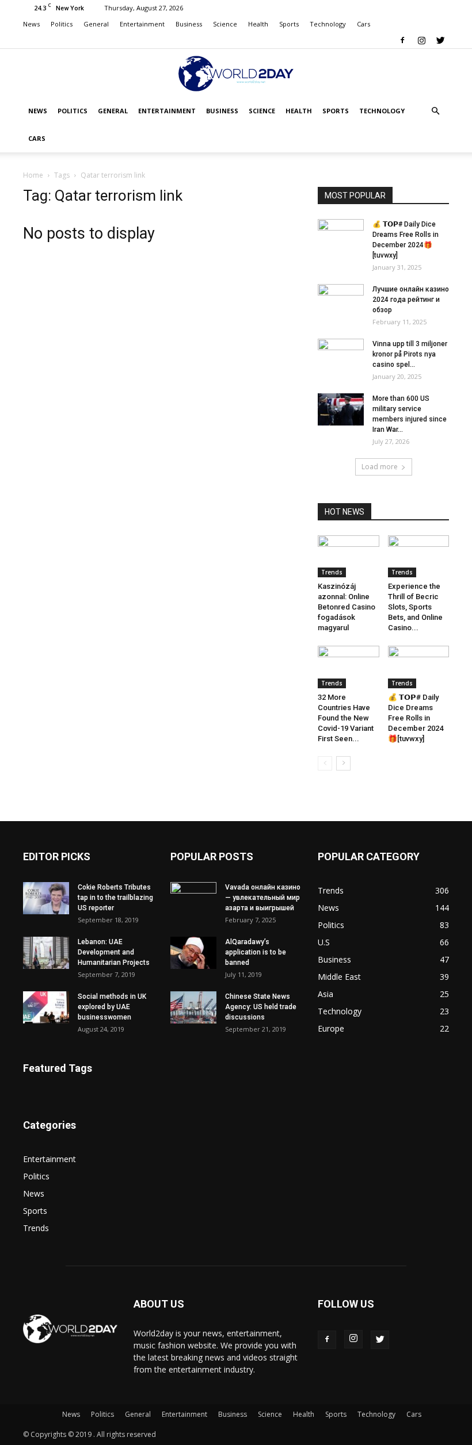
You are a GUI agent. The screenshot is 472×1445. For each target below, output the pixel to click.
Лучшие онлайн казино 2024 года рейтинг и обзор (410, 299)
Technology (328, 24)
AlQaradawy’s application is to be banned (255, 952)
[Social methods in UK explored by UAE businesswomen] (46, 1007)
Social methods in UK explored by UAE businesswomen (112, 1006)
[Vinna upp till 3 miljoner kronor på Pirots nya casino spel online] (341, 355)
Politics (62, 24)
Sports (289, 24)
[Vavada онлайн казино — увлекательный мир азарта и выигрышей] (193, 898)
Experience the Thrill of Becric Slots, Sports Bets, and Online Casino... (415, 607)
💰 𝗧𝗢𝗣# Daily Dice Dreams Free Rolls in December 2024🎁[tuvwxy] (415, 718)
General (96, 24)
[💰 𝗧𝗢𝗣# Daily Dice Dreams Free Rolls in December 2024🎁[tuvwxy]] (341, 235)
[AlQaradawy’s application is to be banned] (193, 953)
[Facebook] (402, 40)
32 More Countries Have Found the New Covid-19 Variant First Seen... (346, 718)
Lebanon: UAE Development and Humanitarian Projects (114, 952)
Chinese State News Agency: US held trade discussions (260, 1006)
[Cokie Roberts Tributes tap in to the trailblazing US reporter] (46, 898)
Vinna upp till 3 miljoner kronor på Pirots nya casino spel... (409, 354)
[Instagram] (421, 40)
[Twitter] (440, 40)
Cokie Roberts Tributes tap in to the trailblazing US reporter (115, 897)
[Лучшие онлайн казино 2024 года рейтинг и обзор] (341, 300)
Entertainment (142, 24)
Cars (363, 24)
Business (189, 24)
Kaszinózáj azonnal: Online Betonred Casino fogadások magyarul (346, 607)
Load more (379, 467)
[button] (435, 111)
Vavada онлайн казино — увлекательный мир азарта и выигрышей (262, 897)
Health (258, 24)
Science (225, 24)
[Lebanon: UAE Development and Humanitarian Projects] (46, 953)
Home (33, 175)
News (31, 24)
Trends (331, 572)
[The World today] (236, 73)
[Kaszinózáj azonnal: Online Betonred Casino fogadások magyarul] (348, 556)
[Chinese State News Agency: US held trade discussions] (193, 1007)
